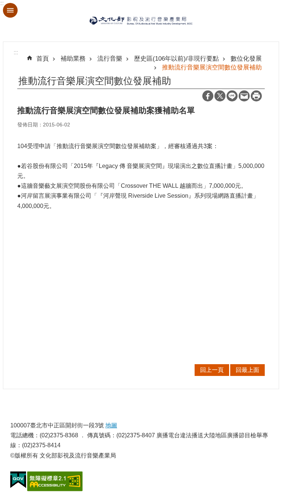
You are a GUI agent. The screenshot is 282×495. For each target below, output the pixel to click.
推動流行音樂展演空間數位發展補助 (212, 67)
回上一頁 (212, 370)
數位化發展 (246, 58)
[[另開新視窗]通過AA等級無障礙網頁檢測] (55, 481)
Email (244, 95)
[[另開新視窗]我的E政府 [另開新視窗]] (18, 479)
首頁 (42, 58)
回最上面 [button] (247, 370)
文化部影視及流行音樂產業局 (141, 21)
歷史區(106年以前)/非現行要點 (176, 58)
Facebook (207, 95)
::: (16, 52)
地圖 (111, 425)
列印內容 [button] (256, 95)
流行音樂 (109, 58)
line (232, 95)
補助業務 (73, 58)
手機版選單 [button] (10, 10)
